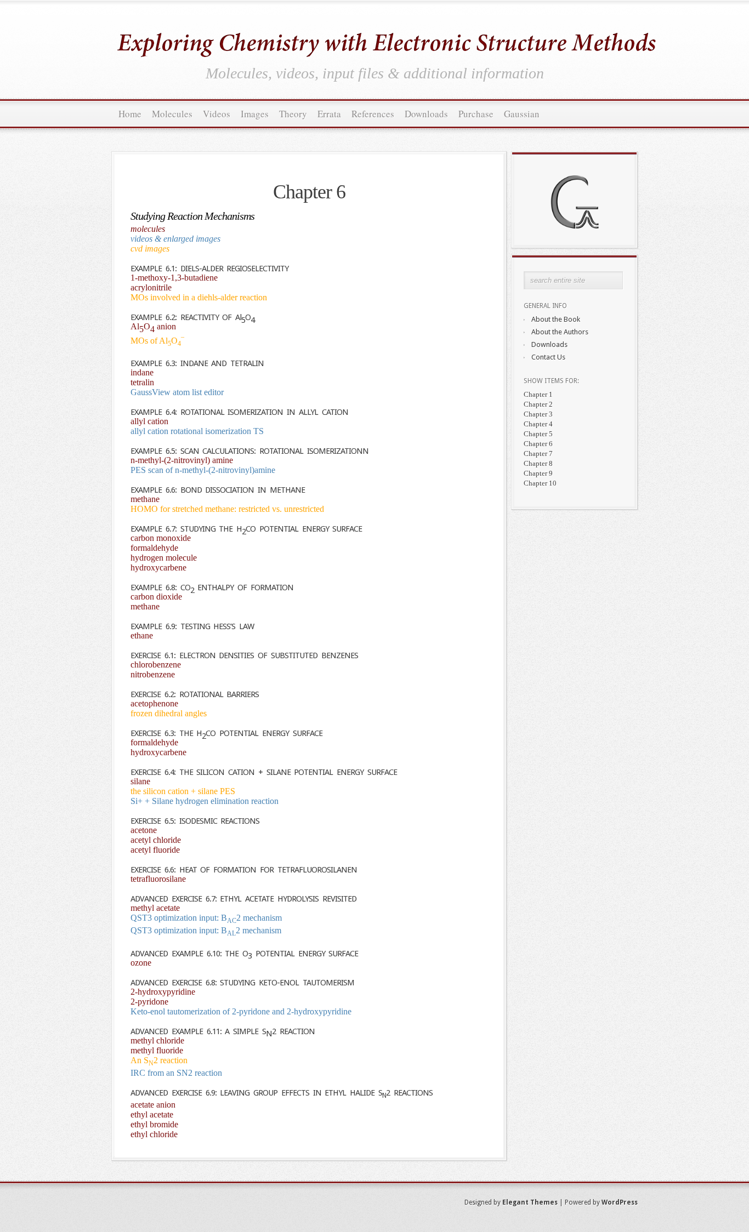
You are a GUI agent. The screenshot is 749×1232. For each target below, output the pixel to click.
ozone (140, 962)
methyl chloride (157, 1040)
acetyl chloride (155, 840)
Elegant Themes (530, 1202)
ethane (141, 635)
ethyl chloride (154, 1134)
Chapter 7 (538, 453)
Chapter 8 (538, 463)
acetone (143, 830)
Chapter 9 (538, 473)
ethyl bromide (154, 1124)
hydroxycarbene (158, 567)
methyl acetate (155, 907)
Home (129, 113)
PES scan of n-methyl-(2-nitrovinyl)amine (202, 470)
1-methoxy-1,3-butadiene (174, 277)
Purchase (475, 113)
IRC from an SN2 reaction (176, 1072)
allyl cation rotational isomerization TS (197, 431)
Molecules (172, 113)
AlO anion (153, 328)
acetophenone (154, 703)
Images (255, 113)
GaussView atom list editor (177, 392)
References (372, 113)
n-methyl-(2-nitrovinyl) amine (181, 460)
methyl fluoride (156, 1050)
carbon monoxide (160, 538)
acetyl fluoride (155, 849)
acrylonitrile (151, 287)
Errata (329, 113)
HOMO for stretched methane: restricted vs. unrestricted (227, 509)
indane (142, 372)
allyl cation (149, 421)
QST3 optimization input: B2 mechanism (206, 917)
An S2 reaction (159, 1060)
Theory (293, 113)
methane (145, 499)
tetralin (142, 382)
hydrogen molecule (163, 557)
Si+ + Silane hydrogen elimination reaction (204, 801)
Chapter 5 (538, 434)
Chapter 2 (538, 404)
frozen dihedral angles (168, 713)
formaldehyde (154, 547)
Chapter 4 (538, 424)
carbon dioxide (156, 596)
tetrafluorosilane (158, 878)
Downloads (426, 113)
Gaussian (522, 113)
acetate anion (152, 1104)
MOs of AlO (157, 340)
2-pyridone (149, 1001)
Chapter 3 (538, 414)
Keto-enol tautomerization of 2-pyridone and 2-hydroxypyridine (240, 1011)
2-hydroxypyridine (162, 991)
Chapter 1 (538, 394)
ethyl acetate (151, 1114)
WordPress (620, 1202)
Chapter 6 (538, 444)
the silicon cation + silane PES (182, 791)
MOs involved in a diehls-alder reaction (198, 297)
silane (140, 781)
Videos (216, 113)
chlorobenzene (155, 664)
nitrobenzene (152, 674)
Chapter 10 (540, 483)
